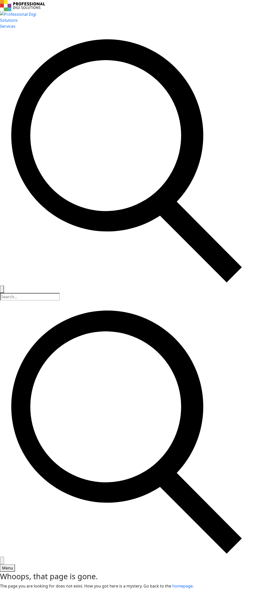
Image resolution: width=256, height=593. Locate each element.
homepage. (183, 586)
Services (8, 26)
